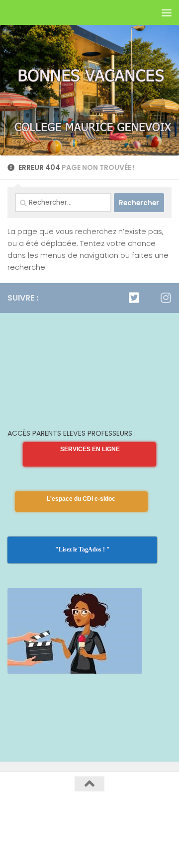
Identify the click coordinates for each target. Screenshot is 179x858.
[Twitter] (134, 298)
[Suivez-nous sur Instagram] (166, 298)
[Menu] (166, 12)
